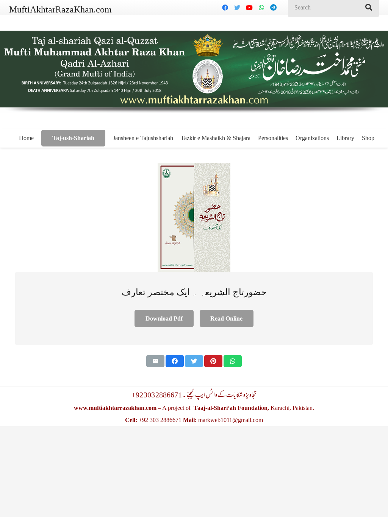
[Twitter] (237, 8)
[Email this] (155, 361)
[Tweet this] (194, 361)
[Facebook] (225, 8)
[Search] (368, 7)
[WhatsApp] (261, 8)
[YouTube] (249, 8)
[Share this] (175, 361)
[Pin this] (213, 361)
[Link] (194, 217)
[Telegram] (274, 8)
